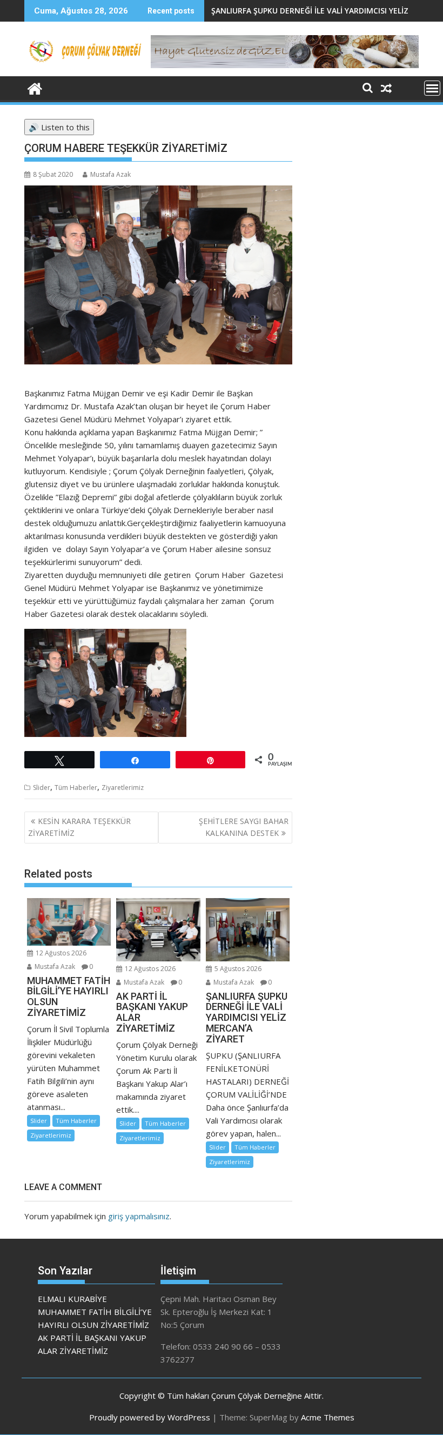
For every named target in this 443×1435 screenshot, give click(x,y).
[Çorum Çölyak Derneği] (35, 87)
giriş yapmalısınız (139, 1216)
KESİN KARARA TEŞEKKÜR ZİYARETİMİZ (79, 827)
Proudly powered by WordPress (149, 1417)
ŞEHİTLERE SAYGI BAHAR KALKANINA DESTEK (243, 827)
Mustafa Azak (110, 174)
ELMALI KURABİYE (72, 1298)
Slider (41, 787)
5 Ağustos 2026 (237, 968)
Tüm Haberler (76, 787)
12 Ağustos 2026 (60, 953)
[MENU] (432, 88)
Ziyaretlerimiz (123, 787)
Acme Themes (327, 1417)
